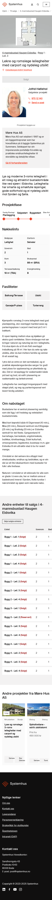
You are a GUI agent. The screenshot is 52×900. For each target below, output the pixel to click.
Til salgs (13, 11)
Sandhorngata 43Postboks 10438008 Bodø (11, 865)
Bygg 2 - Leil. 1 (15, 572)
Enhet (7, 529)
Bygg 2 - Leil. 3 (15, 590)
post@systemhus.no (20, 871)
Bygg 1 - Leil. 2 (15, 545)
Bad (50, 529)
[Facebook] (9, 889)
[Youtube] (15, 889)
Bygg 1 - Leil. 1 (15, 536)
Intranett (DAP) (9, 836)
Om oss (6, 803)
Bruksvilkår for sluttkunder (15, 825)
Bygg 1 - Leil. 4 (15, 563)
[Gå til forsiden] (12, 4)
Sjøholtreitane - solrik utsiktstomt (38, 726)
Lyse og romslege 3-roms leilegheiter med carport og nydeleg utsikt (13, 730)
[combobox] (39, 4)
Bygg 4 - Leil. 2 (15, 652)
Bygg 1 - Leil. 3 (15, 554)
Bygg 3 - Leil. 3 (15, 626)
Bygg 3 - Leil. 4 (15, 635)
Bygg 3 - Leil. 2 (17, 617)
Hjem (4, 11)
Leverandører (9, 814)
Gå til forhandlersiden (16, 162)
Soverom (40, 529)
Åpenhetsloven (9, 831)
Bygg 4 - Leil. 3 (15, 661)
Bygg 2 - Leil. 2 (15, 581)
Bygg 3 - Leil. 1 (15, 608)
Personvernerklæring (13, 819)
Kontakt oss (8, 808)
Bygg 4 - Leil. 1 (15, 644)
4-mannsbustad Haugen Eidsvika (34, 11)
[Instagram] (20, 889)
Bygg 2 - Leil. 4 (15, 599)
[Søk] (38, 4)
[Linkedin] (4, 889)
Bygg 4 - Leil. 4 (15, 670)
